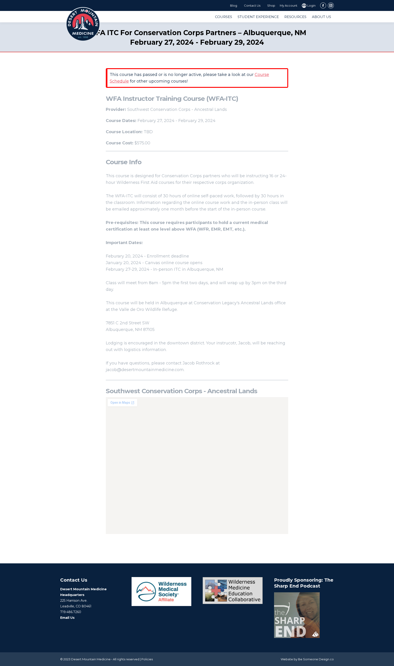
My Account (288, 5)
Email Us (67, 618)
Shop (271, 5)
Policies (147, 659)
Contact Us (252, 5)
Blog (233, 5)
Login (311, 5)
